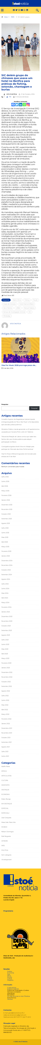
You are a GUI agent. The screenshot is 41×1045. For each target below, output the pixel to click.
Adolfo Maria (5, 766)
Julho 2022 (5, 696)
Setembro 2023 (6, 630)
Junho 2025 (5, 533)
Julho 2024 (5, 584)
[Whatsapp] (24, 104)
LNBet (18, 308)
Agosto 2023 (5, 635)
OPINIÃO (4, 841)
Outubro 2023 (6, 626)
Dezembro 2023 (6, 616)
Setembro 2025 (6, 519)
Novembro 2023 (6, 621)
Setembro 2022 (6, 686)
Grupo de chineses (9, 304)
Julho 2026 (5, 477)
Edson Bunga (5, 799)
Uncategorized (6, 859)
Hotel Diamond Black (26, 304)
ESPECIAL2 (5, 813)
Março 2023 (5, 658)
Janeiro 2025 (5, 556)
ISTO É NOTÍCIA (11, 94)
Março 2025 (5, 546)
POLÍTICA (4, 850)
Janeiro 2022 (5, 723)
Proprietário (8, 911)
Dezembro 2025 (6, 505)
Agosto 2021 (5, 747)
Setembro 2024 (6, 574)
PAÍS (12, 17)
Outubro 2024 (6, 570)
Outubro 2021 (5, 737)
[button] (1, 10)
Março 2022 (5, 714)
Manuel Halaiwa (29, 308)
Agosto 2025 (5, 523)
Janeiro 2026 (5, 500)
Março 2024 (5, 602)
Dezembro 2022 (6, 672)
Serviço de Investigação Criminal (14, 312)
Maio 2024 (4, 593)
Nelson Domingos (7, 832)
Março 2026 (5, 491)
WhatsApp (6, 316)
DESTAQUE (5, 790)
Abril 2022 (4, 709)
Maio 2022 (4, 705)
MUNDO (4, 827)
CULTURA (4, 780)
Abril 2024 (4, 598)
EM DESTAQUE (6, 804)
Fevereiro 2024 (6, 607)
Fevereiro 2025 (6, 551)
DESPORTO (5, 785)
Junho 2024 (5, 588)
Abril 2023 (4, 654)
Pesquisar (4, 404)
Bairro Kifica (17, 300)
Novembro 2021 (6, 733)
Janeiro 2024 (5, 612)
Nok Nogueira (6, 836)
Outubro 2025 (6, 514)
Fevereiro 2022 (6, 719)
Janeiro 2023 (5, 668)
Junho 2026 (5, 481)
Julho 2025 (4, 528)
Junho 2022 (5, 700)
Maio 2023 (4, 649)
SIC (30, 312)
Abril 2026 (4, 486)
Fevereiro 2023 (6, 663)
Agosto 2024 (5, 579)
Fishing (27, 300)
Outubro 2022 (6, 682)
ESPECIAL (4, 808)
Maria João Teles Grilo (8, 822)
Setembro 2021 (6, 742)
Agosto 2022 (5, 691)
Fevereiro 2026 (6, 495)
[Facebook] (13, 104)
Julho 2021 (4, 751)
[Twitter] (16, 10)
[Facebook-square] (13, 10)
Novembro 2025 (6, 509)
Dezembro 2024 (6, 560)
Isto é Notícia (7, 308)
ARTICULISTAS (6, 776)
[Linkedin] (27, 10)
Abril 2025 (4, 542)
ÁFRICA (4, 771)
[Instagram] (28, 104)
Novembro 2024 (6, 565)
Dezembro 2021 (6, 728)
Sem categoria (6, 855)
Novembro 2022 (6, 677)
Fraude (35, 300)
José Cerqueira (6, 818)
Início (6, 17)
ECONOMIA (5, 794)
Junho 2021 (5, 756)
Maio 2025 (4, 537)
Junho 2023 (5, 644)
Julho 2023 (5, 640)
